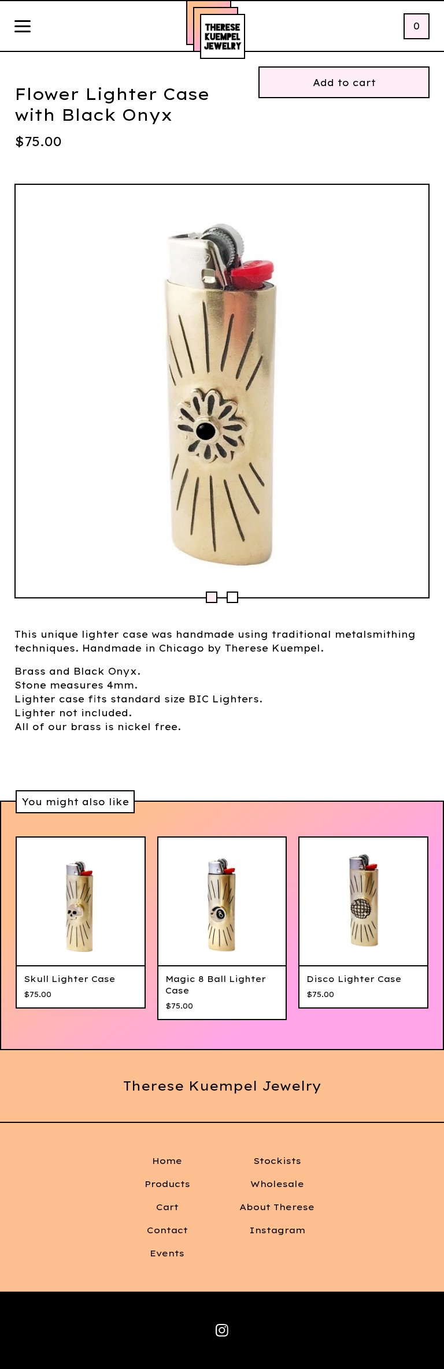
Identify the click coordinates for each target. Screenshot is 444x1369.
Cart (167, 1206)
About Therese (276, 1206)
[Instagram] (222, 1330)
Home (167, 1160)
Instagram (277, 1230)
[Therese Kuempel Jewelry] (222, 36)
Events (167, 1253)
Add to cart (344, 82)
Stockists (277, 1160)
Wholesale (277, 1183)
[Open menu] (22, 27)
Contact (167, 1230)
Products (167, 1183)
